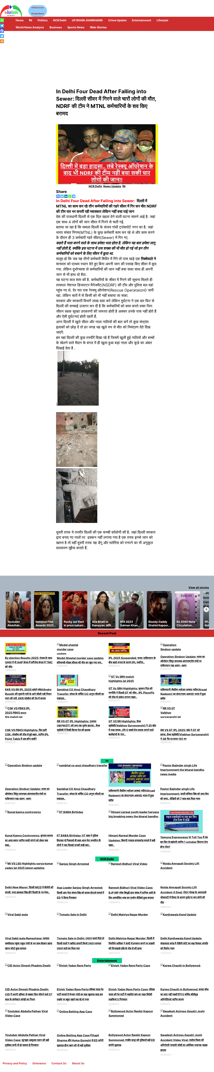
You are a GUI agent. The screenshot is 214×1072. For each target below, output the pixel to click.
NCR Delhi (95, 186)
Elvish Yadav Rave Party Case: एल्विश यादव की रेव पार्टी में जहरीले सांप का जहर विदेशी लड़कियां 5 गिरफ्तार (132, 994)
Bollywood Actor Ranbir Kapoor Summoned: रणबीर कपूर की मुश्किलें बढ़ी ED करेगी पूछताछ (132, 1040)
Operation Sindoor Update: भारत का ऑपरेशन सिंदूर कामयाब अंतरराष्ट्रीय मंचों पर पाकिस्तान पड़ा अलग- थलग (182, 661)
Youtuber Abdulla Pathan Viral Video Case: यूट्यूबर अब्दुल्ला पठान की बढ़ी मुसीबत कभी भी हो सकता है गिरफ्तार (27, 1040)
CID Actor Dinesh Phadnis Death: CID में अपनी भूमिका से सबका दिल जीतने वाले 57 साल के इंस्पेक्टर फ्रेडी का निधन (28, 994)
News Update (112, 186)
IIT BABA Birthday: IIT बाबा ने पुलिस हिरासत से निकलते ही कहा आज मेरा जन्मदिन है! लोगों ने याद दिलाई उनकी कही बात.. (79, 840)
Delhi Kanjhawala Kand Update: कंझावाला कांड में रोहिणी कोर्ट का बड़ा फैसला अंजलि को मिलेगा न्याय (184, 943)
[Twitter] (62, 196)
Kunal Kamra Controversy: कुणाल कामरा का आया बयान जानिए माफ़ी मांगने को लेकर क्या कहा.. (29, 840)
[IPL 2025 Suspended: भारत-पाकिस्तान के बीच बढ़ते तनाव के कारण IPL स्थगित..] (119, 649)
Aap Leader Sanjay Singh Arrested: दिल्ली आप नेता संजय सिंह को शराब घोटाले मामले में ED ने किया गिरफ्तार (80, 892)
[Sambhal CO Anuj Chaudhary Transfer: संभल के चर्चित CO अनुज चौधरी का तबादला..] (67, 681)
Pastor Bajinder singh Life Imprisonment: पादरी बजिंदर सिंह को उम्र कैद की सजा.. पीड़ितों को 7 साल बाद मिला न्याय (184, 793)
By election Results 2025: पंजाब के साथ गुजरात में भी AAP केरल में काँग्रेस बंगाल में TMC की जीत (29, 662)
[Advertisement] (107, 54)
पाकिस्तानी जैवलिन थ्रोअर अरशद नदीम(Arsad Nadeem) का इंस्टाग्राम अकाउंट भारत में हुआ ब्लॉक (183, 694)
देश (123, 186)
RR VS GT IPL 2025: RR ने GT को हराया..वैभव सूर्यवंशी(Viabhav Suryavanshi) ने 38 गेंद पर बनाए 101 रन (184, 734)
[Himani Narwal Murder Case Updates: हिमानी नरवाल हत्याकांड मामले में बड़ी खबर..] (134, 821)
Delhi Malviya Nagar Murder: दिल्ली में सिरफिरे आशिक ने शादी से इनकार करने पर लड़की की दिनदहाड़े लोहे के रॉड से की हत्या (132, 943)
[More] (2, 41)
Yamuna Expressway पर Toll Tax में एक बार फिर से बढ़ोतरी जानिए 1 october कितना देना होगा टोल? (184, 842)
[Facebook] (58, 196)
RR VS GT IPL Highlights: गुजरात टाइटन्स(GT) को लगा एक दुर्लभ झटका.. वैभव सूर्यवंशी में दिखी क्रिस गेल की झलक (78, 726)
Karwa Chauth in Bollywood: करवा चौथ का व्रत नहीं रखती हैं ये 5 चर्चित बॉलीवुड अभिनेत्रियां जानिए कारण (184, 994)
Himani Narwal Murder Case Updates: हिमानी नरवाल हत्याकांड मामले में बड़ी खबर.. (132, 840)
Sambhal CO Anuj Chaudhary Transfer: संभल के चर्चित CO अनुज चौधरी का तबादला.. (80, 694)
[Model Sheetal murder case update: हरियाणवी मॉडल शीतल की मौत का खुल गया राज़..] (69, 649)
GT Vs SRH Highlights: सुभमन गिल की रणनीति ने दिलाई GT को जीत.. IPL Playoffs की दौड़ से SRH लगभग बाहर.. (131, 693)
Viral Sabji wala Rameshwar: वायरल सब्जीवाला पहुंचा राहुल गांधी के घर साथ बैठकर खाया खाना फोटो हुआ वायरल (28, 943)
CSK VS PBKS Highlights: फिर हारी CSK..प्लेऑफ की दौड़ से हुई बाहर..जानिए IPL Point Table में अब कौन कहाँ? (27, 734)
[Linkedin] (66, 196)
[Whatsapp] (69, 196)
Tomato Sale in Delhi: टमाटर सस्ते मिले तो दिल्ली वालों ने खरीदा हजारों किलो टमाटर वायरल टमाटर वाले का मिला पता (80, 943)
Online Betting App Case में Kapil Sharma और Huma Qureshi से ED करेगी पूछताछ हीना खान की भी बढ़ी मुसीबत (80, 1040)
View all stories (198, 587)
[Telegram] (73, 196)
